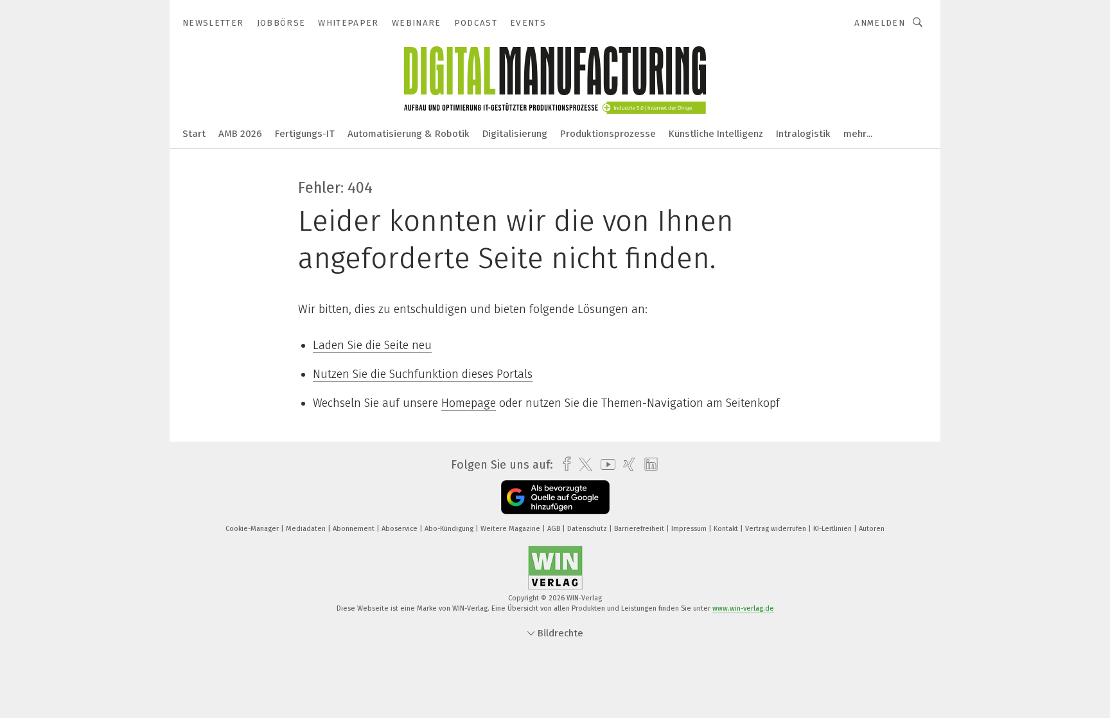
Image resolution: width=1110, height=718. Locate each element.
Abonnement (354, 529)
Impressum (690, 529)
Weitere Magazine (511, 529)
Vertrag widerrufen (776, 529)
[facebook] (563, 464)
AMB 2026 (240, 133)
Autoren (872, 529)
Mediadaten (307, 529)
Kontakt (727, 529)
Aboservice (400, 529)
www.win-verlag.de (743, 608)
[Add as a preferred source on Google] (555, 497)
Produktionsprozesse (608, 133)
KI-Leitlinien (833, 529)
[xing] (626, 464)
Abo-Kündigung (450, 529)
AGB (554, 529)
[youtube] (604, 464)
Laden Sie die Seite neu (372, 345)
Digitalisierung (514, 133)
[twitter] (582, 465)
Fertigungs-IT (305, 133)
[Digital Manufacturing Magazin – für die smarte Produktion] (194, 133)
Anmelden (879, 22)
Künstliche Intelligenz (716, 133)
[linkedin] (648, 464)
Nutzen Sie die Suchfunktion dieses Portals (423, 374)
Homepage (468, 403)
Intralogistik (803, 133)
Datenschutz (588, 529)
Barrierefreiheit (640, 529)
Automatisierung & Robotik (409, 133)
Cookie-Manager (253, 529)
